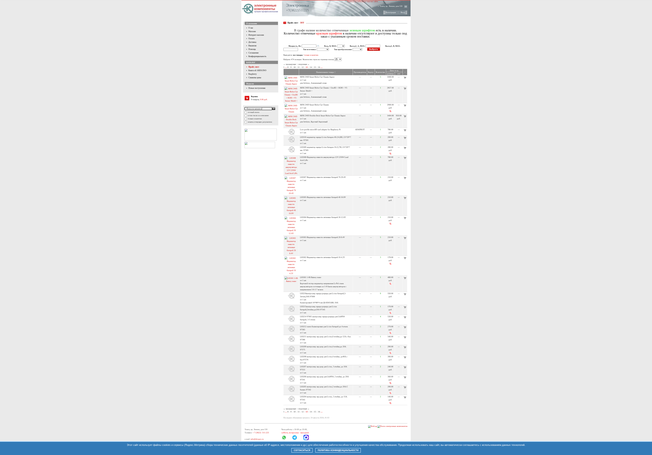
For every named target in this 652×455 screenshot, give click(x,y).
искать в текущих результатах (259, 122)
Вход (403, 12)
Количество (380, 72)
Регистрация (391, 12)
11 (299, 67)
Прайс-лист (253, 67)
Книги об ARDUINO (257, 70)
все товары (298, 55)
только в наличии (254, 119)
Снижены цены (254, 77)
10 (295, 67)
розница (390, 74)
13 (307, 67)
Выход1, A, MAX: (358, 46)
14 (311, 67)
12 (303, 67)
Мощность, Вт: (295, 46)
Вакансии (252, 45)
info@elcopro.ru (257, 439)
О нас (250, 28)
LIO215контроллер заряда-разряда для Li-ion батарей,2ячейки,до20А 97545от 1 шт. (318, 309)
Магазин (252, 31)
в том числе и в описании (258, 115)
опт (398, 74)
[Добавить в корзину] (405, 78)
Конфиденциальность (257, 56)
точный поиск (253, 112)
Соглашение (253, 53)
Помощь (252, 49)
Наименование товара (326, 72)
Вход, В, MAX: (330, 46)
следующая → (303, 64)
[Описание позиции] (291, 84)
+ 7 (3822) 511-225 (261, 433)
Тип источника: (310, 49)
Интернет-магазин (256, 35)
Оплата (251, 38)
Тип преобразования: (343, 49)
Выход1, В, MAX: (392, 46)
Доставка (252, 42)
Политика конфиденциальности (338, 450)
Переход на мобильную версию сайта (362, 1)
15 (315, 67)
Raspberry (252, 74)
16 (319, 67)
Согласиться (302, 450)
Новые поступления (256, 88)
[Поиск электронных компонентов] (392, 426)
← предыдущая (289, 64)
